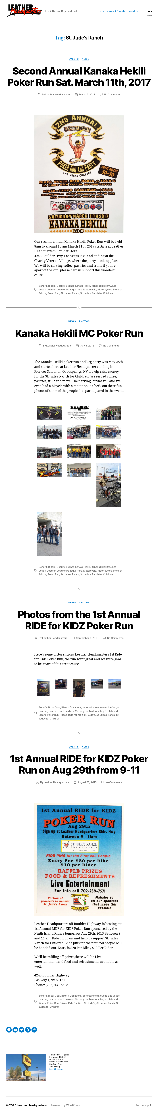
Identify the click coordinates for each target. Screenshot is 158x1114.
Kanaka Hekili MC (101, 285)
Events (74, 59)
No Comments (112, 94)
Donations (75, 707)
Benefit (43, 285)
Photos (84, 321)
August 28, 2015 (87, 782)
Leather (51, 289)
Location (133, 11)
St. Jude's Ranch (69, 293)
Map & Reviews (56, 1069)
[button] (24, 11)
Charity (61, 285)
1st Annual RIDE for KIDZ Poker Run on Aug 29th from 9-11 (79, 764)
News (85, 59)
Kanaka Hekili (82, 285)
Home (100, 11)
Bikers (51, 285)
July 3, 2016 (87, 345)
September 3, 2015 (87, 638)
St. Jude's (89, 714)
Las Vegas (114, 707)
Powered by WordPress (65, 1105)
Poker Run (53, 293)
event (103, 707)
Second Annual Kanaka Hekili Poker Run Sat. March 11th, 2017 (79, 76)
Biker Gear (54, 707)
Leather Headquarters (58, 94)
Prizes (63, 714)
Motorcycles (105, 289)
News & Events (115, 11)
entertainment (91, 707)
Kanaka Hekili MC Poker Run (79, 333)
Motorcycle (89, 289)
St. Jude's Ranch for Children (96, 293)
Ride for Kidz (75, 714)
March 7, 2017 (87, 94)
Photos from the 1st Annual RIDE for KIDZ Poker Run (79, 620)
